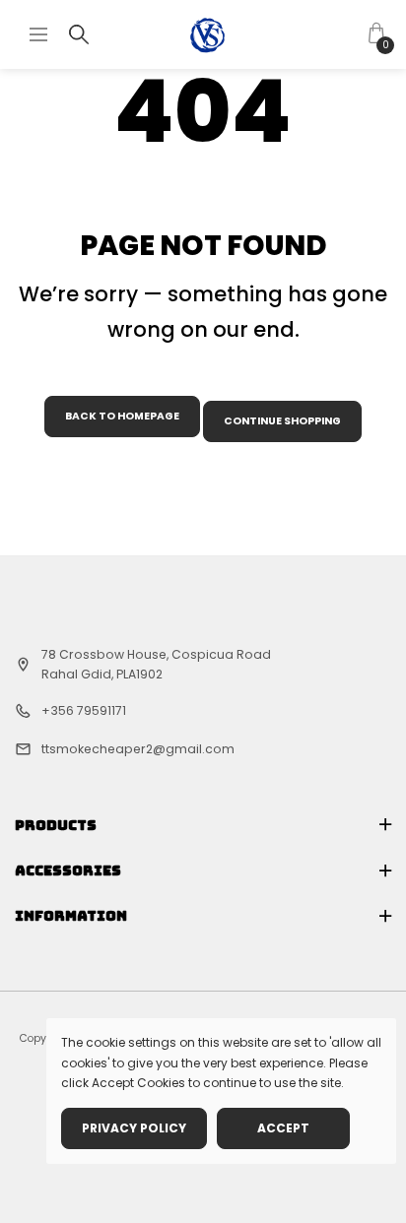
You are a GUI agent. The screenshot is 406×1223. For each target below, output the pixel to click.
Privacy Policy (134, 1128)
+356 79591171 (83, 710)
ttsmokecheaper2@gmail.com (138, 748)
